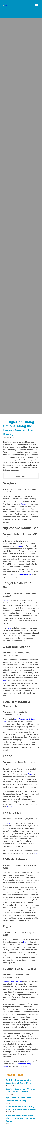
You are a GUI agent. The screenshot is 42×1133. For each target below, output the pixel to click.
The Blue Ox (8, 823)
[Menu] (36, 5)
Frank (25, 942)
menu (9, 807)
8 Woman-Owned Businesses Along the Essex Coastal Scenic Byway (20, 1118)
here (35, 853)
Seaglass (24, 504)
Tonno (30, 774)
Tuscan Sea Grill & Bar (12, 982)
